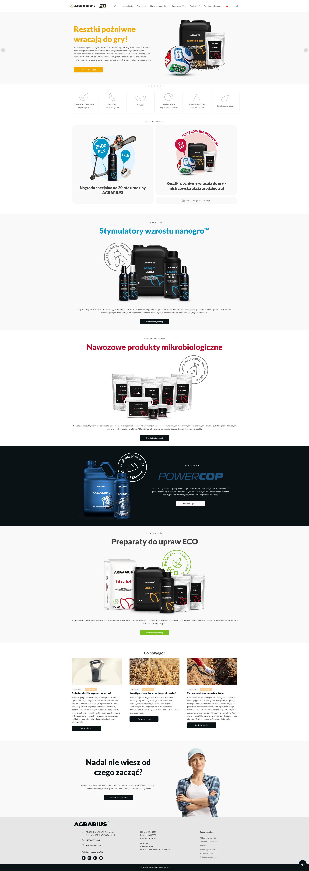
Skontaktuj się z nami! (213, 6)
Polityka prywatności (208, 857)
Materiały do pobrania (209, 849)
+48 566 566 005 (93, 840)
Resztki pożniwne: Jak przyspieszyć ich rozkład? (153, 693)
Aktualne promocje (208, 838)
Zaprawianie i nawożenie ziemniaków (205, 693)
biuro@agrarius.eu (93, 845)
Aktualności (128, 6)
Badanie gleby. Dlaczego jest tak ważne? (91, 693)
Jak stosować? (178, 6)
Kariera (203, 845)
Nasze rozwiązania (158, 6)
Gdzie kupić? (195, 6)
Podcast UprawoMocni (209, 841)
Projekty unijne (206, 853)
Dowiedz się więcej (88, 70)
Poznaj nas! (141, 6)
